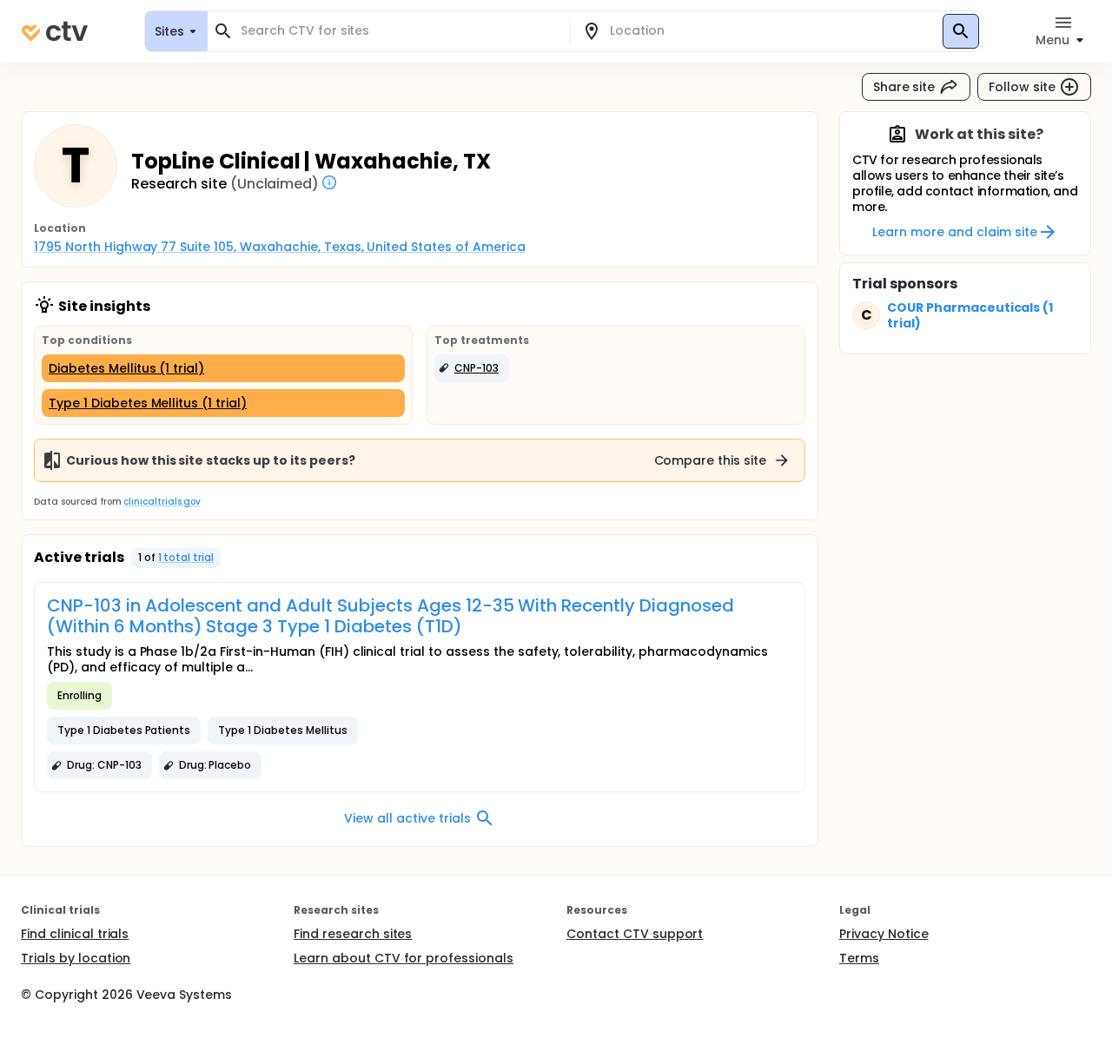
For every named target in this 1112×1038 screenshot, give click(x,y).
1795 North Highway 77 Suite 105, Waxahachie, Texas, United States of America (280, 246)
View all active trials (407, 818)
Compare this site (710, 460)
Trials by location (75, 958)
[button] (471, 368)
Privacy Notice (884, 934)
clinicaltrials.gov (161, 501)
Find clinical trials (75, 934)
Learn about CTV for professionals (403, 958)
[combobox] (399, 31)
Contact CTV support (634, 934)
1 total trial (186, 557)
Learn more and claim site (954, 232)
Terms (859, 958)
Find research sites (353, 934)
